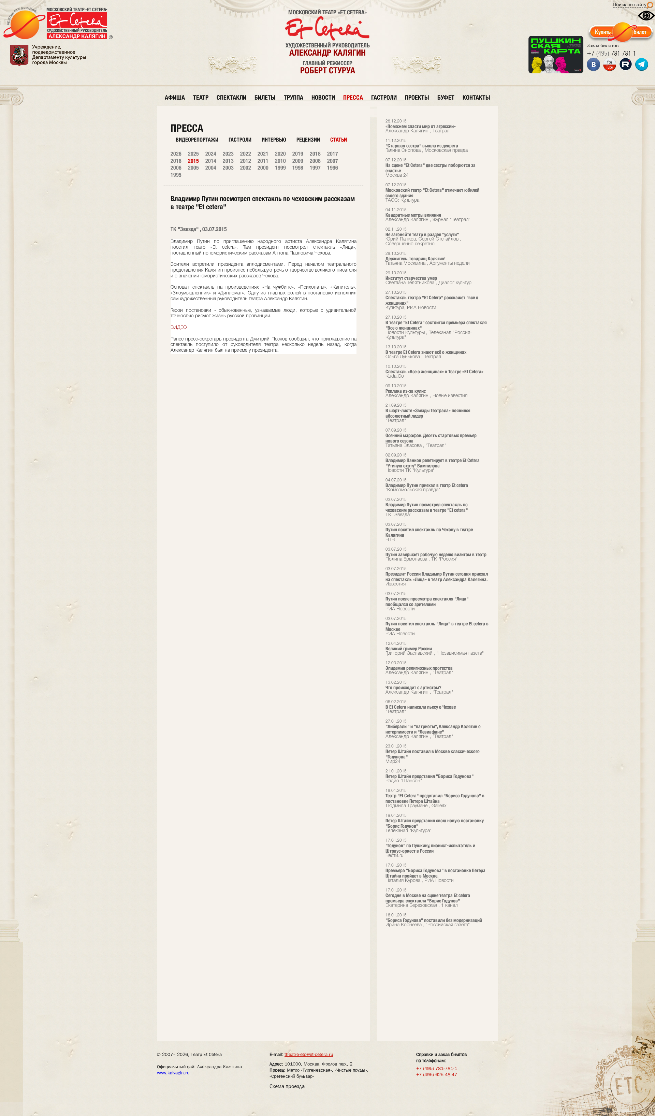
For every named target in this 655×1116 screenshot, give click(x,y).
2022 (245, 153)
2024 (210, 153)
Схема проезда (287, 1086)
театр (200, 97)
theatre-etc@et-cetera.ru (309, 1054)
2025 (193, 153)
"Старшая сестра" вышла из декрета (426, 146)
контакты (476, 97)
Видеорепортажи (197, 139)
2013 (228, 161)
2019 (297, 153)
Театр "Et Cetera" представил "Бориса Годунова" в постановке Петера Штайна (434, 798)
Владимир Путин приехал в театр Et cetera (426, 485)
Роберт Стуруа (327, 70)
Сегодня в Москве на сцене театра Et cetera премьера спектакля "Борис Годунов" (427, 898)
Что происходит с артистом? (419, 688)
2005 (193, 167)
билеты (265, 97)
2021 (263, 153)
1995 (176, 175)
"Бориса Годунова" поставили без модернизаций (433, 920)
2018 (315, 153)
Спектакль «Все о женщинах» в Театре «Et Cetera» (434, 372)
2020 (280, 153)
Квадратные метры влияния (427, 215)
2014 (210, 161)
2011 (263, 161)
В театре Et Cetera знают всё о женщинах (425, 352)
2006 (176, 167)
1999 (280, 167)
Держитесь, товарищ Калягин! (427, 259)
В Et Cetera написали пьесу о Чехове (420, 707)
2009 (297, 161)
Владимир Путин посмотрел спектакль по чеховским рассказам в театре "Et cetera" (426, 507)
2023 (228, 153)
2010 (280, 161)
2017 (332, 153)
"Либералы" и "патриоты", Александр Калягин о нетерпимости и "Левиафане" (433, 729)
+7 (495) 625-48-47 (436, 1074)
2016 (176, 161)
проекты (417, 97)
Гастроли (240, 139)
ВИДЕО (179, 327)
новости (323, 97)
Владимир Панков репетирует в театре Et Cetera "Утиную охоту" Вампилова (432, 463)
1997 (315, 167)
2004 (210, 167)
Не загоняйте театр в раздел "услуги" (423, 237)
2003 (228, 167)
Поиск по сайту (629, 4)
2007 (332, 161)
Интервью (274, 139)
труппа (293, 97)
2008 (315, 161)
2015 (193, 161)
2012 (245, 161)
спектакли (231, 97)
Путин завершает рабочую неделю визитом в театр (435, 555)
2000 (263, 167)
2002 (245, 167)
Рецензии (308, 139)
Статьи (338, 139)
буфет (445, 97)
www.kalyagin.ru (173, 1073)
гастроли (384, 97)
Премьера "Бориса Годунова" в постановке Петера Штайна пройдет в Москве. (435, 873)
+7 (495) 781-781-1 (436, 1068)
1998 (297, 167)
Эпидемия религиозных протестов (419, 668)
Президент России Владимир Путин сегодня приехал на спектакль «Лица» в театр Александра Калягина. (436, 576)
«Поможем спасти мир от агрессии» (420, 126)
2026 (176, 153)
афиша (175, 97)
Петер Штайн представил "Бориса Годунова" (429, 776)
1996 (332, 167)
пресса (353, 97)
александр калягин (327, 52)
